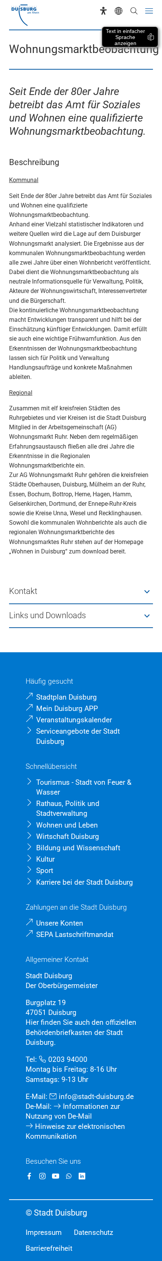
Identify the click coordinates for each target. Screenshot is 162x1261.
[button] (81, 591)
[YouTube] (55, 1176)
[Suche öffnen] (134, 11)
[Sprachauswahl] (118, 11)
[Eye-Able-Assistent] (103, 11)
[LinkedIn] (82, 1176)
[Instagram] (42, 1176)
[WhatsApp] (68, 1176)
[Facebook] (29, 1176)
